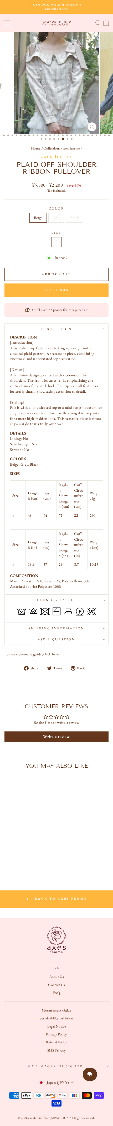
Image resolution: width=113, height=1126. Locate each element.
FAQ (56, 992)
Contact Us (56, 984)
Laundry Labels (56, 600)
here (55, 653)
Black (74, 217)
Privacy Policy (56, 1034)
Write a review (56, 736)
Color (56, 208)
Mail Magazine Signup (55, 1066)
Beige (38, 217)
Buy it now (57, 290)
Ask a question (56, 639)
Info (56, 968)
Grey (56, 217)
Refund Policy (56, 1042)
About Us (56, 976)
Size (56, 233)
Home (35, 148)
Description (56, 329)
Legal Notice (56, 1026)
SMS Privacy (56, 1050)
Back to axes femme (60, 898)
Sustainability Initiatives (57, 1018)
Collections (51, 148)
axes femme (71, 148)
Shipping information (56, 628)
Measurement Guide (56, 1010)
